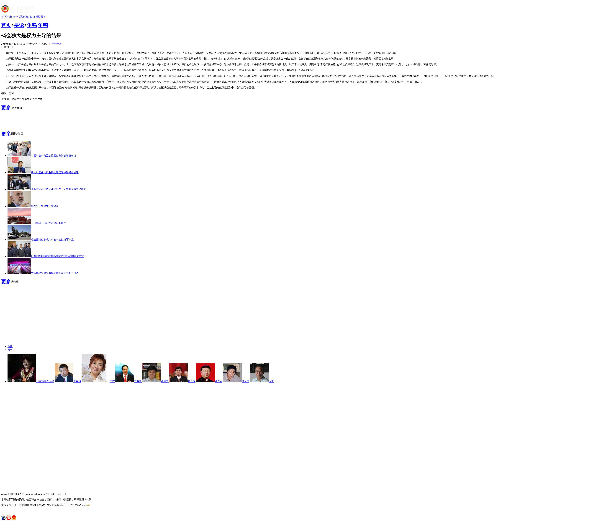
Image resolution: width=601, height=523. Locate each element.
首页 (6, 25)
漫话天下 (41, 16)
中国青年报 (55, 43)
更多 (6, 107)
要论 (19, 25)
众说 (26, 16)
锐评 (10, 16)
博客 (10, 349)
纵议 (32, 16)
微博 (10, 346)
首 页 (4, 16)
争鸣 (15, 16)
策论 (21, 16)
